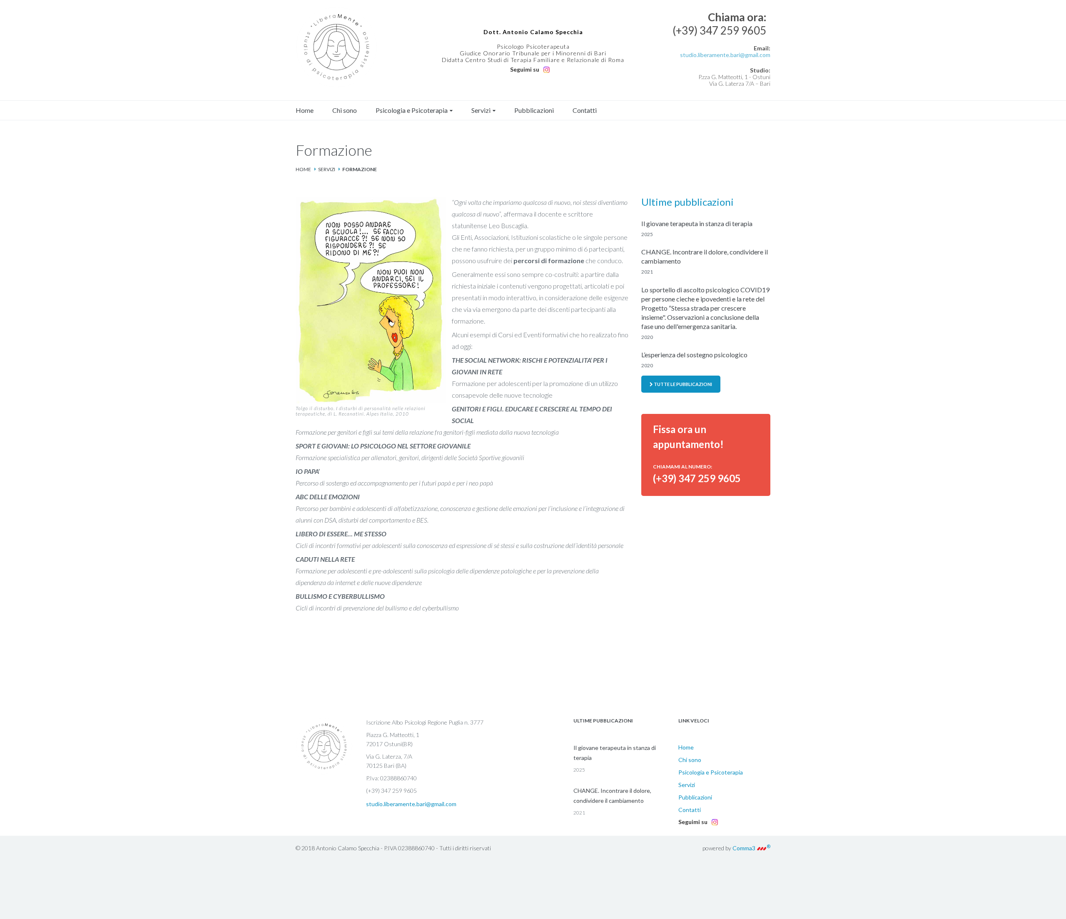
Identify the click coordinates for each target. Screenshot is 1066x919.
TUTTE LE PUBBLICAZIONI (682, 384)
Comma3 (751, 848)
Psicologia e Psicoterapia (412, 110)
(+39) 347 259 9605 (719, 30)
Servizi (481, 110)
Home (305, 110)
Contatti (585, 110)
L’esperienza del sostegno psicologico (694, 355)
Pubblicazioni (534, 110)
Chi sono (344, 110)
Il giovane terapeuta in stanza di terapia (696, 223)
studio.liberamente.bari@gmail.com (725, 54)
